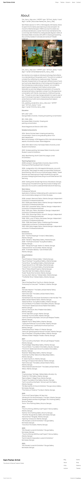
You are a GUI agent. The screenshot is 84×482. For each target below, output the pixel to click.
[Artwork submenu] (70, 2)
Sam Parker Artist (9, 2)
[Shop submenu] (58, 2)
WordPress (78, 478)
